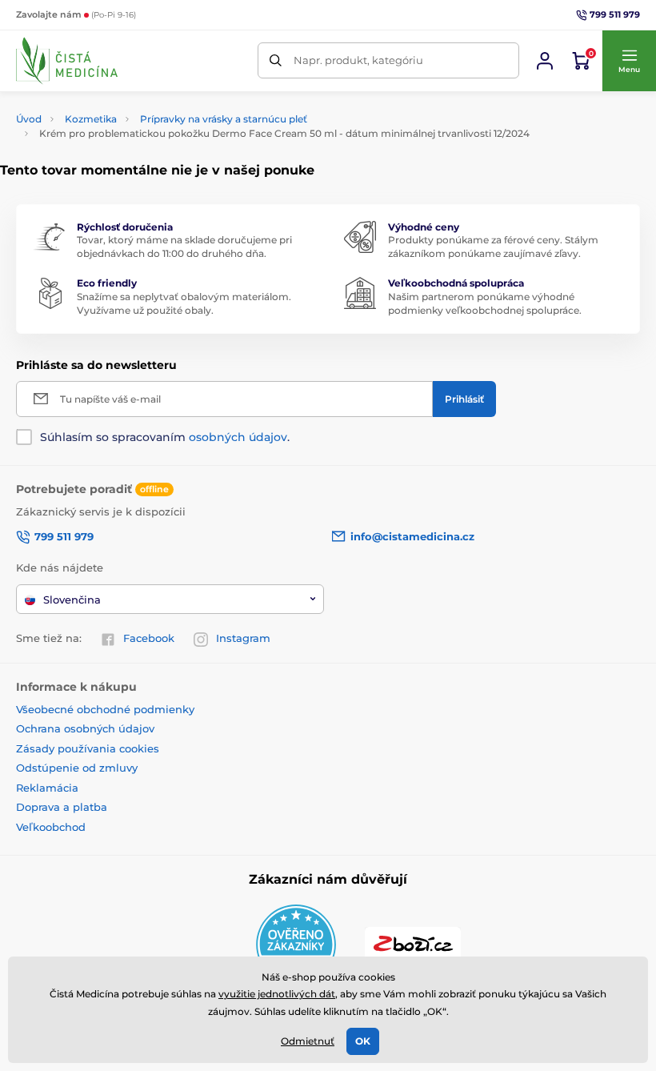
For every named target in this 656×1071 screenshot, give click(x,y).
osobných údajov (238, 437)
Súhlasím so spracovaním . (165, 437)
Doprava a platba (61, 806)
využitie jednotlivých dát (276, 994)
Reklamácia (47, 787)
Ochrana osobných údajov (85, 728)
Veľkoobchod (51, 826)
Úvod (29, 119)
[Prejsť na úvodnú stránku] (67, 61)
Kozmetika (91, 119)
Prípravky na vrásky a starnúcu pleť (223, 119)
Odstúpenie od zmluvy (77, 767)
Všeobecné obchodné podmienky (105, 709)
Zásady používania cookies (87, 748)
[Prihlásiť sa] (544, 60)
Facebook (148, 638)
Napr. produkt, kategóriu (358, 60)
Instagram (243, 638)
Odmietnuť (307, 1041)
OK (362, 1041)
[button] (629, 60)
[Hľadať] (276, 60)
